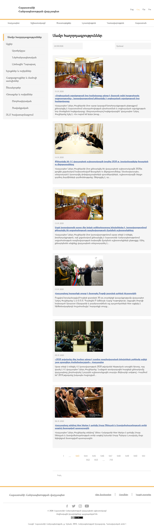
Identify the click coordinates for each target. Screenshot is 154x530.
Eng (131, 9)
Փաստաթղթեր (63, 22)
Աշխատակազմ (38, 22)
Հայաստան (140, 22)
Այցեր (9, 43)
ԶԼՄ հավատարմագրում (19, 114)
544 (86, 455)
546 (102, 455)
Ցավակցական (20, 107)
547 (110, 455)
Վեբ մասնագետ (103, 494)
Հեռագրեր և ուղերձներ (19, 94)
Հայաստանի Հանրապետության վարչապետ (37, 495)
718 (111, 459)
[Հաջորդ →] (117, 460)
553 (96, 459)
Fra (149, 9)
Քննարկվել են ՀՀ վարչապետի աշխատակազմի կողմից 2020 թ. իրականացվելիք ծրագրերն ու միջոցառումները (101, 163)
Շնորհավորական (22, 101)
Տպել (59, 475)
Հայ (138, 9)
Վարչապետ (14, 22)
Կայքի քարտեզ (143, 494)
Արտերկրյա (18, 50)
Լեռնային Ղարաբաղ (23, 64)
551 (143, 455)
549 (127, 455)
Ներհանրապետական (24, 57)
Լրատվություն (89, 22)
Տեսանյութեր (13, 87)
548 (119, 455)
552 (88, 459)
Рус (144, 9)
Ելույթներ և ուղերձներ (18, 70)
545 (94, 455)
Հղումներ (123, 494)
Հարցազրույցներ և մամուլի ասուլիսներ (21, 79)
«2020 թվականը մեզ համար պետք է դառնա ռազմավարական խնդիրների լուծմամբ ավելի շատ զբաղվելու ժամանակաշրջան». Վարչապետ (101, 361)
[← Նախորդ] (58, 456)
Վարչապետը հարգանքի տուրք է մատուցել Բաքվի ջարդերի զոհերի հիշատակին (95, 293)
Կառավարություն (115, 22)
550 (135, 455)
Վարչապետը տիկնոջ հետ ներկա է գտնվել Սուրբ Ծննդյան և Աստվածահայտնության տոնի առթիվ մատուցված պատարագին (101, 426)
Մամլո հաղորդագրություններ (25, 37)
